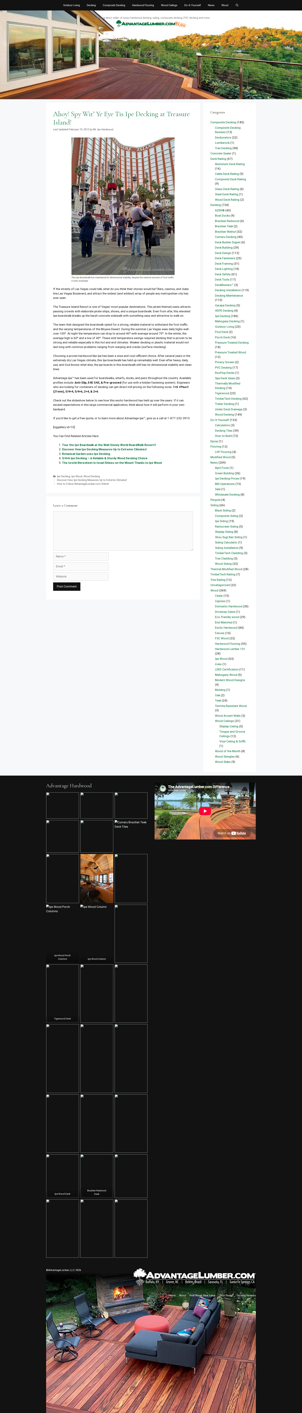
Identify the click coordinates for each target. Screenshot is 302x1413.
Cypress (220, 601)
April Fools (222, 468)
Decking (91, 5)
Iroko (218, 664)
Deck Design (223, 253)
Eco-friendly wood (227, 617)
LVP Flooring (223, 452)
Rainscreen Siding (226, 526)
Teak (218, 700)
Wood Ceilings (169, 5)
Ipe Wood (76, 476)
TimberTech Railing (222, 574)
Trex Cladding (224, 558)
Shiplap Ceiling (228, 726)
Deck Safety (223, 274)
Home (172, 1295)
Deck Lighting (224, 269)
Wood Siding (223, 563)
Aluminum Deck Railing (230, 164)
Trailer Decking (224, 404)
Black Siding (223, 510)
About (182, 1295)
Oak (217, 695)
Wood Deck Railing (227, 199)
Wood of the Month (227, 751)
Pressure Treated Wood (230, 352)
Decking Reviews (246, 1295)
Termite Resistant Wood (231, 706)
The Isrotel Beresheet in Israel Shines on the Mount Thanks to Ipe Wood (112, 462)
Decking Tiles (223, 430)
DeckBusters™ (224, 285)
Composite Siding (226, 516)
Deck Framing (224, 263)
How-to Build (223, 436)
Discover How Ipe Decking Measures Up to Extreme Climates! (104, 449)
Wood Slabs (223, 762)
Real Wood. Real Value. (203, 1295)
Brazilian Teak (224, 226)
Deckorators (223, 137)
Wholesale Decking (227, 494)
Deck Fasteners (225, 258)
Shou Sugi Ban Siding (229, 537)
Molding (220, 690)
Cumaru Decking (225, 237)
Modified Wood (220, 457)
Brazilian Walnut (225, 231)
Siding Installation (227, 548)
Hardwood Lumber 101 (230, 649)
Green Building (224, 473)
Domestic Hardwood (228, 606)
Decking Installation (228, 290)
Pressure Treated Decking (232, 342)
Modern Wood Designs (230, 680)
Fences (219, 633)
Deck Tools (222, 279)
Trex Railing (217, 580)
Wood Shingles (225, 756)
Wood (224, 5)
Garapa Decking (225, 305)
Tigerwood (222, 393)
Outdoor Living (71, 5)
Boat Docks (222, 215)
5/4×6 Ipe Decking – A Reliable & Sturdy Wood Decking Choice (105, 458)
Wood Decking (92, 476)
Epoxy (214, 441)
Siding (214, 505)
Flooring (215, 446)
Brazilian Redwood (227, 221)
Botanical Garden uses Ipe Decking (86, 454)
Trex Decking (223, 148)
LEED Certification (227, 669)
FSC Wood (222, 638)
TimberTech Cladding (229, 553)
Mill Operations (225, 484)
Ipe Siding (221, 521)
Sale (218, 489)
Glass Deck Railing (227, 189)
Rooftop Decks (225, 373)
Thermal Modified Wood (226, 569)
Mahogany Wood (226, 675)
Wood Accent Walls (228, 715)
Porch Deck (222, 337)
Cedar (219, 595)
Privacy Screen (224, 362)
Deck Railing (218, 159)
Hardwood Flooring (143, 5)
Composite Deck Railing (230, 179)
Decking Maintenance (229, 295)
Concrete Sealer (220, 153)
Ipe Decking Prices (227, 478)
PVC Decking (223, 367)
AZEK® (220, 210)
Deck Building (224, 247)
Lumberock (222, 142)
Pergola (215, 500)
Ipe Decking (63, 476)
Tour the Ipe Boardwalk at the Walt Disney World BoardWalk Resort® (109, 445)
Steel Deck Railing (226, 194)
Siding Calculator (226, 542)
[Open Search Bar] (237, 5)
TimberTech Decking (228, 398)
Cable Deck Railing (227, 174)
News (211, 5)
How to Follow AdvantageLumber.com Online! (83, 483)
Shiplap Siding (224, 531)
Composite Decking (114, 5)
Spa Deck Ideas (225, 378)
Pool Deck (221, 332)
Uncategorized (220, 585)
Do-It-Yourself (192, 5)
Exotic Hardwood (226, 627)
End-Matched (223, 622)
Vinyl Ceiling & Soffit (232, 741)
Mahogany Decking (227, 321)
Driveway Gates (225, 611)
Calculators (222, 425)
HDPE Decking (224, 310)
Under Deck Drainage (228, 409)
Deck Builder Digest (227, 242)
